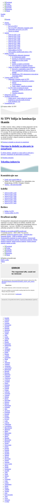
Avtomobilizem (16, 84)
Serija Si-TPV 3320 (14, 41)
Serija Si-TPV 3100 (14, 38)
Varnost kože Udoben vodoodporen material (18, 238)
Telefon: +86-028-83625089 (13, 184)
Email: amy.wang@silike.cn (13, 179)
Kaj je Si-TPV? (13, 26)
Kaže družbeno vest (14, 101)
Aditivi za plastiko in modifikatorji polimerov (21, 67)
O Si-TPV (8, 24)
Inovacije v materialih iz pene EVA (22, 69)
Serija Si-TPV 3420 (14, 45)
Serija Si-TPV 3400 (14, 43)
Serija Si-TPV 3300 (14, 40)
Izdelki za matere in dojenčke (21, 64)
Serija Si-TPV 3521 (14, 48)
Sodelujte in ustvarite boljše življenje (19, 100)
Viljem (3, 261)
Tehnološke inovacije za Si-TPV (18, 29)
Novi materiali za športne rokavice (22, 65)
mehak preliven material (19, 241)
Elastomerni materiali (26, 239)
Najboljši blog (28, 234)
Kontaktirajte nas (10, 103)
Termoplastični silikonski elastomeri (19, 55)
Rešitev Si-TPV (9, 53)
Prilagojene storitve (10, 95)
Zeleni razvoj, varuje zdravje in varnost (20, 98)
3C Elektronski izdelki (18, 57)
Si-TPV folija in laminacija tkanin (18, 88)
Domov (7, 22)
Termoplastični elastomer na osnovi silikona (14, 238)
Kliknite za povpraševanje (8, 231)
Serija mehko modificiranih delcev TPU (20, 52)
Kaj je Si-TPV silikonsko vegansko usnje (20, 28)
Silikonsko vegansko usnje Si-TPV (18, 79)
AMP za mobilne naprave (19, 236)
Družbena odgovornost (11, 96)
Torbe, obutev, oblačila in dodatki (22, 86)
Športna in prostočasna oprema (21, 58)
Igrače (14, 62)
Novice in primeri (13, 31)
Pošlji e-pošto (5, 260)
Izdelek (7, 33)
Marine (14, 82)
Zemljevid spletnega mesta (15, 234)
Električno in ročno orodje (20, 60)
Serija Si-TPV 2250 (14, 36)
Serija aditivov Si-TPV (15, 50)
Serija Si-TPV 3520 (14, 46)
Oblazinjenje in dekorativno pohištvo (23, 81)
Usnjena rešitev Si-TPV (12, 77)
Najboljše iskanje (6, 236)
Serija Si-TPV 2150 (14, 34)
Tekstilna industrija (17, 93)
